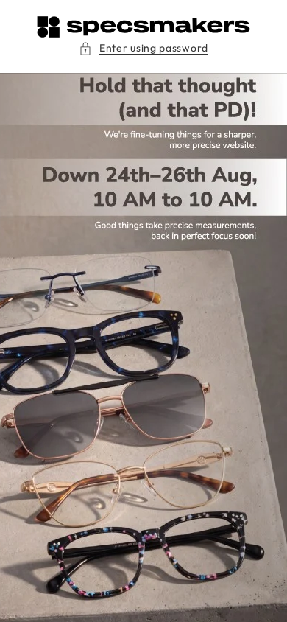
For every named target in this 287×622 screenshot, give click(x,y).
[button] (143, 48)
